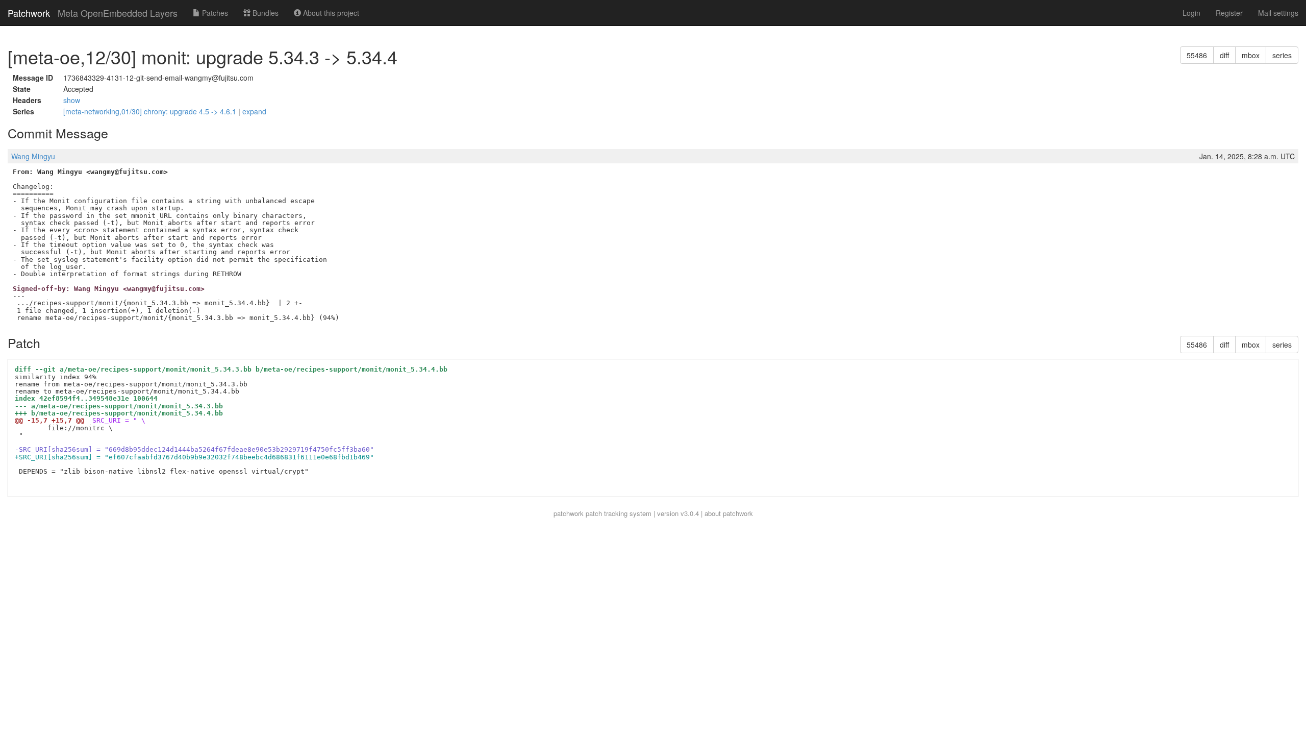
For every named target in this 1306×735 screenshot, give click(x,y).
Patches (214, 13)
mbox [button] (1251, 55)
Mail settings (1278, 13)
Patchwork (29, 12)
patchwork (569, 513)
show (71, 100)
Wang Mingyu (33, 156)
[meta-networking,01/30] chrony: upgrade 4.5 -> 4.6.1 (150, 111)
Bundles (264, 13)
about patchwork (729, 513)
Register (1229, 13)
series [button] (1282, 55)
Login (1191, 13)
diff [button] (1224, 55)
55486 (1197, 55)
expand (254, 111)
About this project (330, 13)
